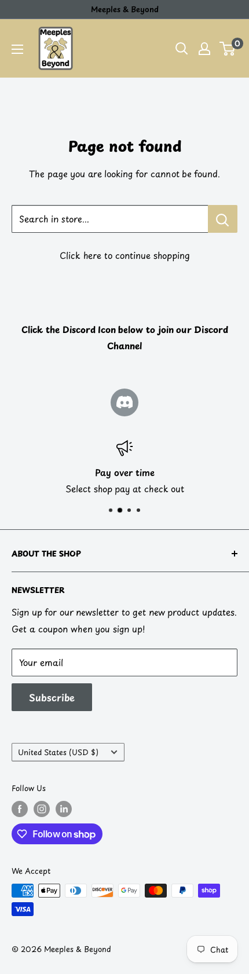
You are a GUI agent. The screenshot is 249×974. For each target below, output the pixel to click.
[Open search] (181, 48)
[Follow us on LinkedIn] (64, 809)
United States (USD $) (58, 751)
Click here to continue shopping (125, 255)
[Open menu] (17, 49)
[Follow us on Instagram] (42, 809)
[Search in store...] (222, 219)
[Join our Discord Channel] (124, 402)
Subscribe (52, 697)
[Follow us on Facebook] (20, 809)
